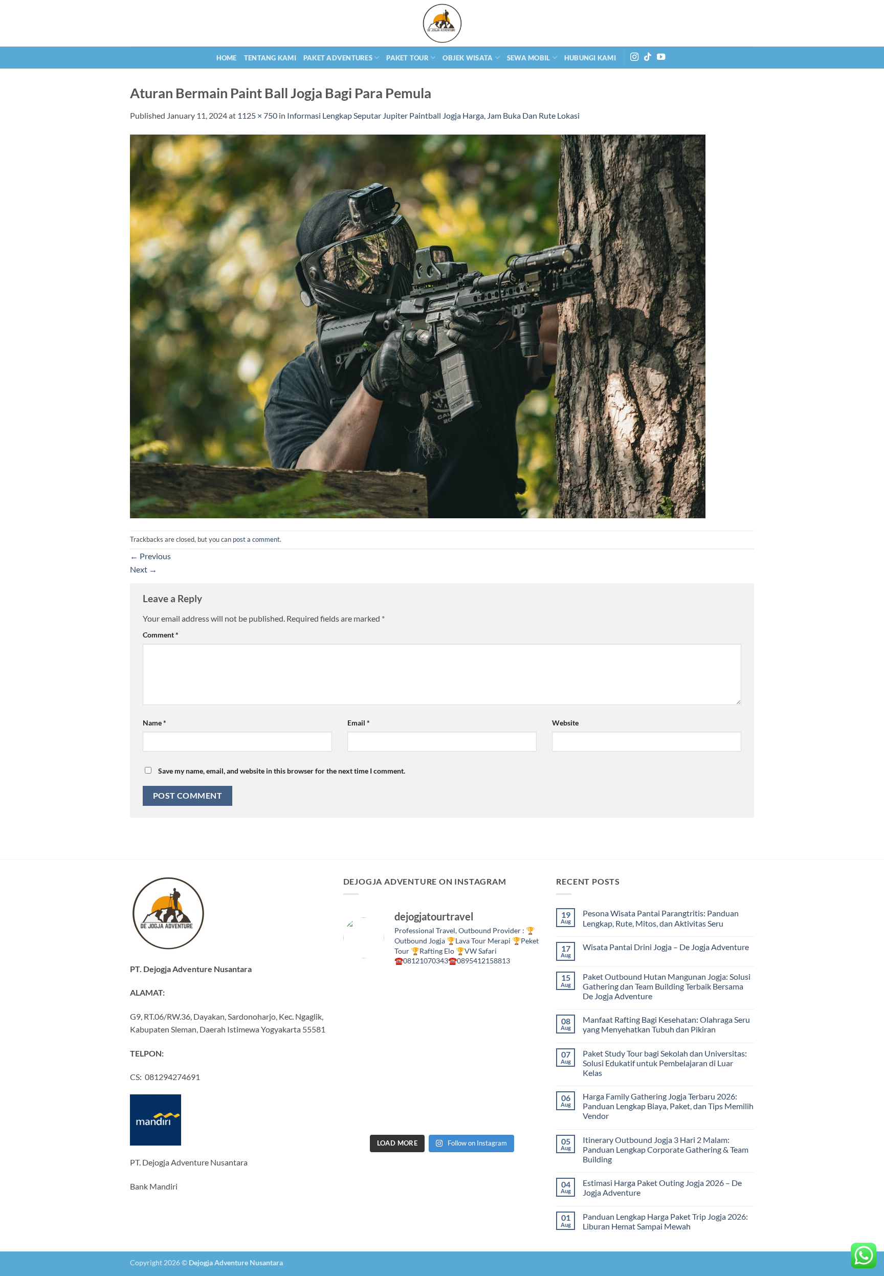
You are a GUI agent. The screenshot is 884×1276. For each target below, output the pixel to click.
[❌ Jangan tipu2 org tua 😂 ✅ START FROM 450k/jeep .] (518, 1052)
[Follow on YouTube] (661, 57)
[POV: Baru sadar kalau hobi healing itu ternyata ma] (518, 991)
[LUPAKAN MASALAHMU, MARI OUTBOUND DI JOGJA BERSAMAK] (467, 1022)
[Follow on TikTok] (648, 57)
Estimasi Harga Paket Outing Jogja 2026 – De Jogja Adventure (662, 1187)
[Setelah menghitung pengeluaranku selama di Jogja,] (416, 1022)
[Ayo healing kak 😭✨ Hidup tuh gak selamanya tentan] (467, 991)
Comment (161, 634)
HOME (226, 58)
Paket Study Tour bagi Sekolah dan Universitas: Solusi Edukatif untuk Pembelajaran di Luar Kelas (665, 1062)
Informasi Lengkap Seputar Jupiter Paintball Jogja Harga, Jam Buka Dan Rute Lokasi (433, 115)
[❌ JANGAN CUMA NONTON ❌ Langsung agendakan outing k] (467, 1113)
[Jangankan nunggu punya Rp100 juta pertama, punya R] (366, 1022)
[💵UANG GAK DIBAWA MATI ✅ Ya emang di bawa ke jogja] (366, 1083)
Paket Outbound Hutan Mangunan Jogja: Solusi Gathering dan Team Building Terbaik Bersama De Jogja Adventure (666, 986)
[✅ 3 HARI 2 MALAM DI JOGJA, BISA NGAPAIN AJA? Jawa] (366, 1052)
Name (154, 722)
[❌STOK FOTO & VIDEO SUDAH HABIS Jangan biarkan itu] (467, 1052)
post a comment (256, 539)
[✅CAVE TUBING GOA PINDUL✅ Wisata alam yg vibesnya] (467, 1083)
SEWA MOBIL (528, 58)
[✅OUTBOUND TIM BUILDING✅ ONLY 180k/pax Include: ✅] (518, 1113)
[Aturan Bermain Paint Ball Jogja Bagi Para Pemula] (417, 325)
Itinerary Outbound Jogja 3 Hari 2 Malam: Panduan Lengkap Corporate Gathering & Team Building (665, 1149)
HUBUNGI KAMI (590, 58)
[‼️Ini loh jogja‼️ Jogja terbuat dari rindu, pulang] (416, 1052)
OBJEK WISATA (468, 58)
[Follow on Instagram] (634, 57)
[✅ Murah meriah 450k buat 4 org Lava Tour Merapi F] (416, 1113)
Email (358, 722)
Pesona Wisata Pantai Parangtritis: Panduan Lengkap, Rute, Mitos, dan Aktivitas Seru (661, 918)
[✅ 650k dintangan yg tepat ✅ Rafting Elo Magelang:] (416, 1083)
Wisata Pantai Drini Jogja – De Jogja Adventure (666, 947)
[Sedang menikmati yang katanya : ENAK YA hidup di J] (416, 991)
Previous (150, 556)
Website (565, 722)
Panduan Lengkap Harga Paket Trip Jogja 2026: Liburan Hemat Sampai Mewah (665, 1221)
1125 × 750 (257, 115)
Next (143, 569)
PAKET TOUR (407, 58)
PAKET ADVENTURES (337, 58)
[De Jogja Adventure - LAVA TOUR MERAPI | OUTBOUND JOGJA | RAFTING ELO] (442, 23)
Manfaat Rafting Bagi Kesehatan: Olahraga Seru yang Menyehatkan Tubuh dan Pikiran (666, 1024)
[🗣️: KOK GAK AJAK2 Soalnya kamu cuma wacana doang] (518, 1083)
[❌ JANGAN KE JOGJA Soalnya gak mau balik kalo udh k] (518, 1022)
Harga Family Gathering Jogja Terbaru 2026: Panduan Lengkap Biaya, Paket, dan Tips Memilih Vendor (668, 1105)
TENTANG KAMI (270, 58)
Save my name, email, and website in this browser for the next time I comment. (281, 770)
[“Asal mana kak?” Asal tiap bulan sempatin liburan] (366, 991)
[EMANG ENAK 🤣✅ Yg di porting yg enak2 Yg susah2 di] (366, 1113)
